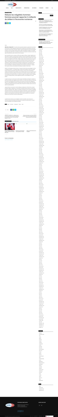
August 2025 (41, 65)
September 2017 (41, 191)
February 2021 (41, 138)
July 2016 (40, 210)
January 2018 (41, 186)
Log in (40, 386)
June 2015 (40, 228)
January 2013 (41, 267)
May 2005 (40, 321)
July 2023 (40, 99)
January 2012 (41, 283)
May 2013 (40, 262)
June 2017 (40, 195)
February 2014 (41, 249)
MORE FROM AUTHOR (15, 121)
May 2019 (40, 167)
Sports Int (40, 377)
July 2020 (40, 148)
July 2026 (40, 50)
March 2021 (41, 137)
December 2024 (41, 76)
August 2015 (41, 225)
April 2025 (40, 70)
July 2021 (40, 131)
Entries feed (41, 387)
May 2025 (40, 69)
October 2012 (41, 271)
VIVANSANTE (41, 380)
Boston (40, 338)
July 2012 (40, 275)
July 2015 (40, 226)
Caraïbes (40, 342)
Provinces (40, 372)
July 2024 (40, 82)
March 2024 (41, 88)
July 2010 (40, 308)
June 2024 (40, 84)
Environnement (41, 349)
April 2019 (40, 168)
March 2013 (41, 264)
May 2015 (40, 229)
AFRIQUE (13, 11)
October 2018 (41, 176)
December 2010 (41, 301)
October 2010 (41, 304)
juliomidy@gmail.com (20, 411)
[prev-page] (5, 134)
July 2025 (40, 66)
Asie (39, 335)
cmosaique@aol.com (20, 410)
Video (40, 379)
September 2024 (41, 80)
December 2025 (41, 59)
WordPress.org (41, 390)
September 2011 (41, 289)
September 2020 (41, 145)
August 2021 (41, 130)
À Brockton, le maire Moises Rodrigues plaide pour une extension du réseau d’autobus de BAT (46, 25)
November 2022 (41, 110)
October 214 (41, 327)
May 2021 (40, 134)
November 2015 (41, 221)
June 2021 (40, 133)
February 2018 (41, 184)
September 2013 (41, 256)
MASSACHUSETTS (41, 362)
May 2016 (40, 213)
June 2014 (40, 244)
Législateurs (41, 361)
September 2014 (41, 240)
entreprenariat (16, 104)
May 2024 (40, 85)
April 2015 (40, 230)
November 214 (41, 325)
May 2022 (40, 118)
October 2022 (41, 111)
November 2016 (41, 205)
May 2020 (40, 150)
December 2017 (41, 187)
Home (5, 11)
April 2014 (40, 247)
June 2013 (40, 260)
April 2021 (40, 135)
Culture (40, 345)
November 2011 (41, 286)
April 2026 (40, 54)
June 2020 (40, 149)
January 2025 (41, 74)
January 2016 (41, 218)
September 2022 (41, 112)
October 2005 (41, 320)
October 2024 (41, 78)
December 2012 (41, 268)
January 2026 (41, 58)
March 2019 (41, 169)
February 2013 (41, 266)
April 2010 (40, 312)
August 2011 (41, 290)
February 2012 (41, 282)
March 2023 (41, 104)
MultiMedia (41, 364)
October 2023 (41, 95)
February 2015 (41, 233)
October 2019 (41, 160)
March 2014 (41, 248)
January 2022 (41, 123)
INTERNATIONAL (9, 11)
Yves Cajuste (40, 41)
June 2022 (40, 116)
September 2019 (41, 161)
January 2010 (41, 316)
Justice (40, 360)
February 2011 (41, 298)
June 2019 (40, 165)
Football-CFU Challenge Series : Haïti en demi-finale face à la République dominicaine (45, 28)
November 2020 (41, 142)
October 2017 (41, 190)
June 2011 (40, 293)
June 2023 (40, 100)
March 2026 (41, 55)
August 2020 (41, 146)
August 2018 (41, 179)
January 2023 (41, 107)
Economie (40, 346)
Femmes (20, 104)
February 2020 (41, 154)
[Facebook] (51, 0)
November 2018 (41, 175)
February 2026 (41, 57)
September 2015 (41, 224)
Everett (40, 353)
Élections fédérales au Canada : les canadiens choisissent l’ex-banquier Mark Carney (9, 131)
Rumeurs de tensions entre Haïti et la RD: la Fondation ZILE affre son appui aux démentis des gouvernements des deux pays (29, 116)
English (48, 416)
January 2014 (41, 251)
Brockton (40, 339)
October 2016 (41, 206)
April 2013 (40, 263)
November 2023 (41, 93)
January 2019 (41, 172)
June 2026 (40, 51)
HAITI (40, 357)
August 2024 (41, 81)
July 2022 (40, 115)
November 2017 (41, 188)
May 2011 (40, 294)
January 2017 (41, 202)
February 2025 (41, 73)
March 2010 (41, 313)
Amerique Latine (41, 334)
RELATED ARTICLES (8, 121)
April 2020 (40, 152)
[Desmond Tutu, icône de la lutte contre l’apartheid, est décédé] (21, 126)
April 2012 (40, 279)
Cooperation (41, 343)
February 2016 (41, 217)
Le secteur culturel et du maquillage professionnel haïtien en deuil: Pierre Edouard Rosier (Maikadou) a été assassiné (45, 42)
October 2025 (41, 62)
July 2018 (40, 180)
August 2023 (41, 97)
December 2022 (41, 108)
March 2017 (41, 199)
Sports (40, 376)
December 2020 (41, 141)
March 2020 (41, 153)
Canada (40, 341)
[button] (52, 8)
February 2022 (41, 122)
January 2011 (41, 300)
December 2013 (41, 252)
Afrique (8, 104)
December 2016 (41, 203)
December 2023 (41, 92)
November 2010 (41, 302)
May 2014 (40, 245)
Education (40, 347)
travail (22, 104)
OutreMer (40, 366)
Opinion (40, 365)
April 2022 (40, 119)
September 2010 (41, 305)
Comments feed (41, 388)
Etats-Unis (40, 350)
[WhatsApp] (8, 23)
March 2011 (41, 297)
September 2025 (41, 63)
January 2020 (41, 156)
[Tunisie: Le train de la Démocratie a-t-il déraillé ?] (31, 126)
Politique (40, 368)
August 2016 (41, 209)
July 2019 (40, 164)
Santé (40, 373)
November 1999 (41, 323)
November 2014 (41, 237)
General (40, 354)
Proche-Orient (41, 369)
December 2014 (41, 236)
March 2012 (41, 281)
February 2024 (41, 89)
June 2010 (40, 309)
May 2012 (40, 278)
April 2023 (40, 103)
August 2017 (41, 192)
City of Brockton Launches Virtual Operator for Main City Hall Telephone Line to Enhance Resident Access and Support (46, 35)
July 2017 (40, 194)
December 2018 (41, 173)
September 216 (41, 324)
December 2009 (41, 317)
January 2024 (41, 91)
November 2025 (41, 61)
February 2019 (41, 171)
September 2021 (41, 129)
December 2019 (41, 157)
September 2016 (41, 207)
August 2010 (41, 306)
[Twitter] (52, 0)
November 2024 (41, 77)
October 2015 (41, 222)
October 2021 (41, 127)
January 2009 (41, 319)
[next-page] (6, 134)
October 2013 (41, 255)
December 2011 (41, 285)
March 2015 (41, 232)
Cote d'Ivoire (11, 104)
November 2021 (41, 126)
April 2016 (40, 214)
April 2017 (40, 198)
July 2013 (40, 259)
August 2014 (41, 241)
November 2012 (41, 270)
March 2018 (41, 183)
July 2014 (40, 243)
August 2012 (41, 274)
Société (40, 375)
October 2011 (41, 287)
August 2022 (41, 114)
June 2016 (40, 211)
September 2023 (41, 96)
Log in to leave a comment (9, 139)
